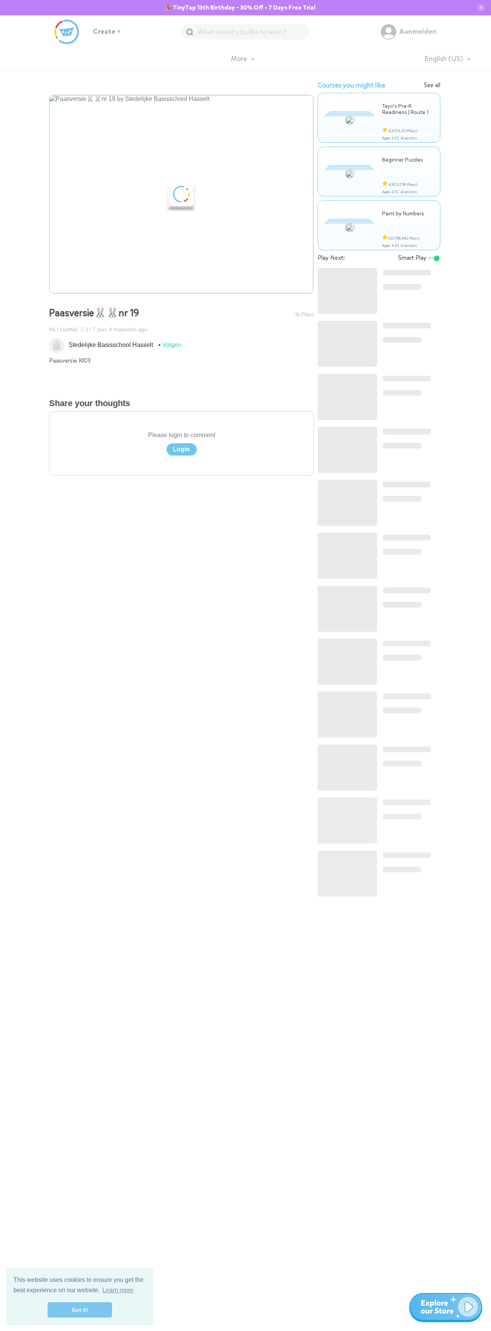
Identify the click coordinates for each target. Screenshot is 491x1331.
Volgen (171, 345)
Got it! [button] (80, 1310)
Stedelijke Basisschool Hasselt (111, 345)
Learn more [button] (117, 1290)
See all (432, 85)
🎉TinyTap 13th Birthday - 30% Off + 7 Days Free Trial (240, 8)
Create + (107, 31)
